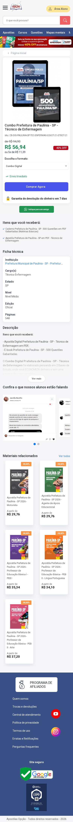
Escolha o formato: (16, 158)
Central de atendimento (27, 714)
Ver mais (36, 378)
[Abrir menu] (5, 9)
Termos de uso (21, 730)
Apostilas (8, 32)
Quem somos (20, 698)
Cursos (22, 32)
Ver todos (64, 456)
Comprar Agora (35, 186)
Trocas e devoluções (25, 706)
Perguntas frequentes (26, 746)
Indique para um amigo (38, 209)
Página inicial (18, 53)
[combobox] (31, 20)
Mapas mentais (55, 32)
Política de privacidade (26, 722)
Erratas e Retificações (25, 738)
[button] (35, 444)
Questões (37, 32)
